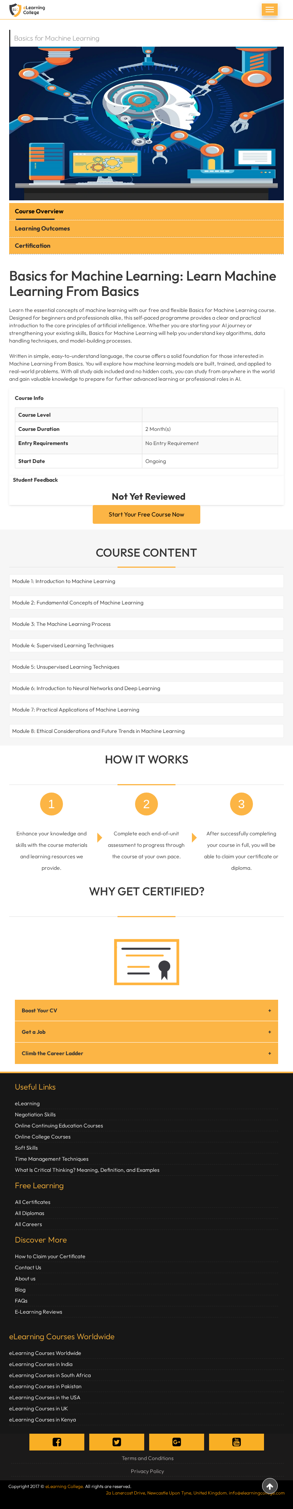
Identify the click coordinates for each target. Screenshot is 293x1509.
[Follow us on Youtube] (236, 1442)
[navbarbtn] (269, 9)
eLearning (27, 1103)
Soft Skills (26, 1147)
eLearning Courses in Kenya (42, 1419)
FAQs (21, 1300)
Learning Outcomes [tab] (42, 228)
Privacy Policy (147, 1471)
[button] (11, 581)
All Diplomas (29, 1213)
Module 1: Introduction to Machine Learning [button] (63, 581)
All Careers (28, 1224)
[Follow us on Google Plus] (176, 1442)
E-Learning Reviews (38, 1311)
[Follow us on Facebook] (56, 1442)
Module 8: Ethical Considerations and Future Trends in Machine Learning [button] (98, 731)
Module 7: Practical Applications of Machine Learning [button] (75, 709)
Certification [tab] (32, 245)
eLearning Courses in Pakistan (45, 1386)
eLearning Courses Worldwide (61, 1336)
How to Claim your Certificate (50, 1256)
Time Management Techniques (52, 1158)
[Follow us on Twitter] (116, 1442)
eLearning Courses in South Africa (50, 1375)
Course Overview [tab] (39, 211)
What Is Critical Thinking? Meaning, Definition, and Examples (87, 1169)
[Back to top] (270, 1486)
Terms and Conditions (148, 1458)
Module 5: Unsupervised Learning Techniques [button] (65, 666)
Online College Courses (43, 1136)
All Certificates (32, 1202)
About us (25, 1278)
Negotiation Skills (35, 1114)
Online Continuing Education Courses (59, 1125)
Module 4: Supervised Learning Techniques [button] (63, 645)
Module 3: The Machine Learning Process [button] (61, 623)
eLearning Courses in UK (38, 1408)
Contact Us (28, 1267)
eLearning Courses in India (40, 1364)
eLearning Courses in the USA (44, 1397)
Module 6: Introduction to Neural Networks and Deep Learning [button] (86, 688)
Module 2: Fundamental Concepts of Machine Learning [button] (77, 602)
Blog (20, 1289)
